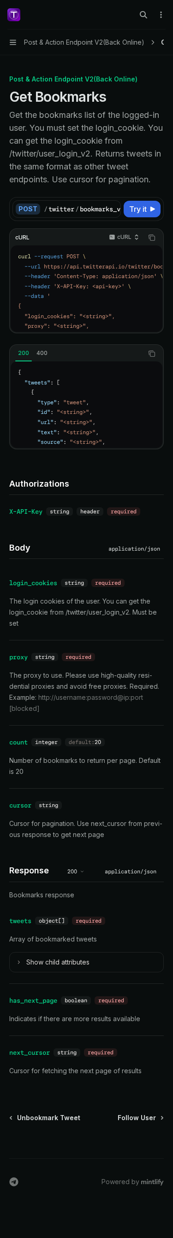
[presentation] (82, 209)
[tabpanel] (86, 404)
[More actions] (161, 14)
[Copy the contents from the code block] (152, 238)
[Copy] (112, 209)
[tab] (23, 353)
